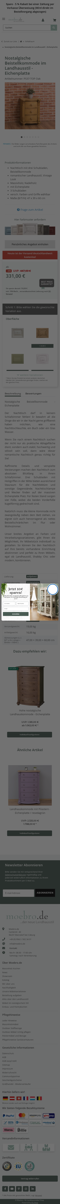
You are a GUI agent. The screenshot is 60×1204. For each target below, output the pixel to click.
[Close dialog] (53, 589)
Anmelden (15, 614)
